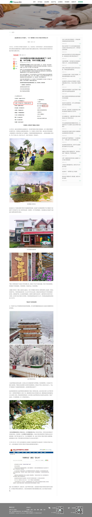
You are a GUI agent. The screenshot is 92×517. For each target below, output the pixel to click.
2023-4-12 (64, 162)
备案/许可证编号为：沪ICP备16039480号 (34, 513)
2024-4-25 (64, 78)
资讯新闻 (80, 2)
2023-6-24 (64, 149)
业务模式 (60, 2)
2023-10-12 (64, 180)
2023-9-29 (64, 113)
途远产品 (53, 2)
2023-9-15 (64, 128)
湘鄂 (38, 509)
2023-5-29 (64, 155)
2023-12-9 (64, 169)
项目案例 (67, 2)
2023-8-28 (64, 135)
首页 (34, 2)
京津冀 (27, 509)
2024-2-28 (64, 93)
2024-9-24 (64, 52)
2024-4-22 (64, 87)
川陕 (44, 509)
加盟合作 (73, 2)
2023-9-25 (64, 120)
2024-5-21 (64, 65)
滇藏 (41, 509)
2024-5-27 (64, 58)
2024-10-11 (64, 100)
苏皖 (35, 509)
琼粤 (32, 509)
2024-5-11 (64, 72)
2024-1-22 (64, 107)
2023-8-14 (64, 142)
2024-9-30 (64, 43)
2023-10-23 (64, 174)
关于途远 (40, 2)
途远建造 (46, 2)
